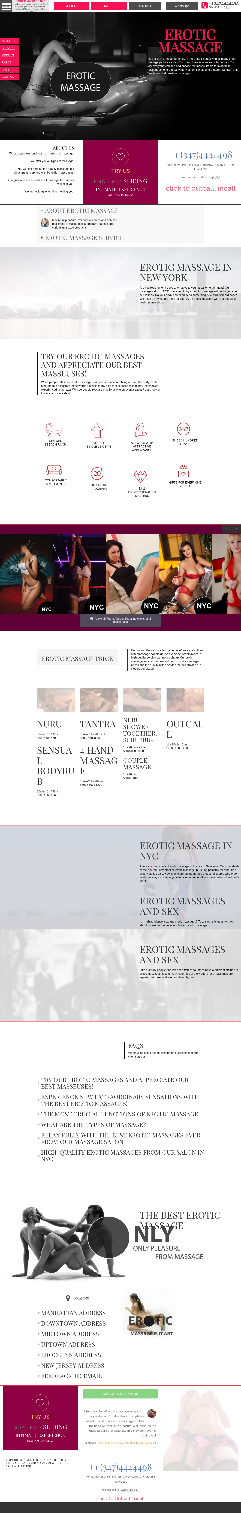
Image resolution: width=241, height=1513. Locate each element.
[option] (26, 574)
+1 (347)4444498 (201, 154)
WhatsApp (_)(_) (210, 177)
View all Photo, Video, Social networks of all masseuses (123, 620)
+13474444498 (224, 5)
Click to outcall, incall (201, 188)
